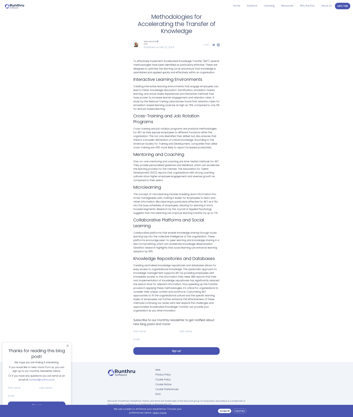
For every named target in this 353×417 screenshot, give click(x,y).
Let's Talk (342, 6)
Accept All (224, 411)
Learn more (159, 412)
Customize (239, 411)
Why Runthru (307, 5)
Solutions (252, 5)
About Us (326, 5)
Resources (287, 5)
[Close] (67, 346)
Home (236, 5)
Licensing (269, 5)
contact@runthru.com (42, 379)
